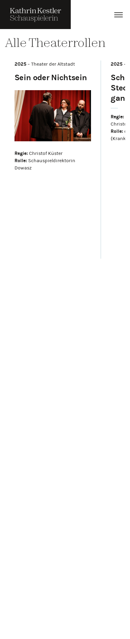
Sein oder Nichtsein (51, 77)
